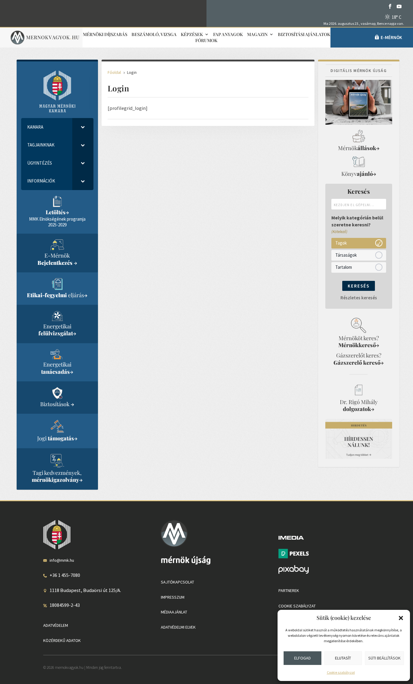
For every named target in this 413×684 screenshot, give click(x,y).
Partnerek (288, 590)
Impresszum (172, 597)
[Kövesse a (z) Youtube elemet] (399, 6)
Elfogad (302, 658)
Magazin (257, 34)
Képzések (192, 34)
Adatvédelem (55, 625)
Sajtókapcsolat (177, 582)
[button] (401, 618)
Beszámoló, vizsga (154, 34)
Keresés (358, 286)
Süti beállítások (384, 658)
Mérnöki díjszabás (105, 34)
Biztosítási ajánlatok (304, 34)
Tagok (341, 243)
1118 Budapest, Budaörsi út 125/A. (85, 590)
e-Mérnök (391, 37)
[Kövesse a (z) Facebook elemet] (390, 6)
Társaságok (346, 255)
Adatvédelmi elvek (178, 627)
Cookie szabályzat (341, 672)
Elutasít (343, 658)
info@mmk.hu (62, 560)
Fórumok (206, 40)
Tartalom (343, 267)
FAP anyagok (228, 34)
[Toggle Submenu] (82, 127)
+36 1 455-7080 (65, 575)
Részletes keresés (358, 298)
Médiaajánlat (174, 612)
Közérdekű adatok (62, 640)
